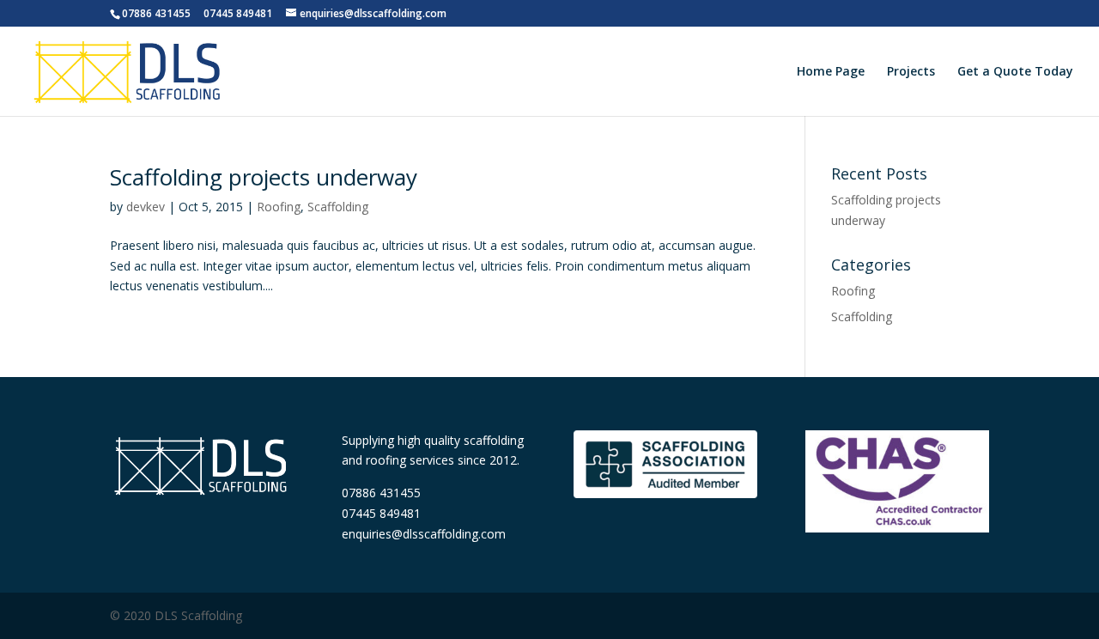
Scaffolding (337, 206)
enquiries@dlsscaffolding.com (424, 534)
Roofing (279, 206)
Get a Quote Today (1015, 72)
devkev (145, 206)
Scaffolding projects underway (263, 176)
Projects (911, 72)
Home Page (831, 72)
